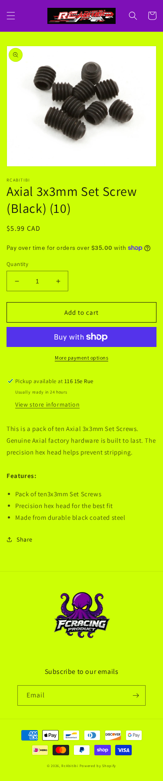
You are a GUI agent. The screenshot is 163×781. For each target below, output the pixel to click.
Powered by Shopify (98, 765)
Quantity (17, 264)
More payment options (81, 357)
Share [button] (25, 539)
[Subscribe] (135, 695)
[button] (10, 15)
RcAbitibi (69, 765)
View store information (47, 404)
